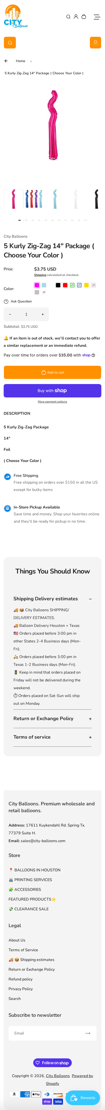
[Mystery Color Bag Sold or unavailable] (44, 292)
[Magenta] (37, 285)
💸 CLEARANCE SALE (29, 909)
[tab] (19, 220)
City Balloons (58, 1076)
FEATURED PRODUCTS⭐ (32, 899)
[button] (13, 199)
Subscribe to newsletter (35, 1015)
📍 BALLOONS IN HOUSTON (35, 870)
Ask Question (21, 301)
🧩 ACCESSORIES (25, 889)
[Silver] (37, 292)
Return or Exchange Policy (32, 969)
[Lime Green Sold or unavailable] (72, 285)
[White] (51, 285)
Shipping (40, 275)
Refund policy (20, 979)
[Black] (58, 285)
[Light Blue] (44, 285)
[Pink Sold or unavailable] (93, 285)
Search (15, 998)
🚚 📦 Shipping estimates (31, 959)
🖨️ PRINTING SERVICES (30, 880)
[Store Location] (95, 43)
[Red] (65, 285)
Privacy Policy (21, 989)
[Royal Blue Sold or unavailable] (79, 285)
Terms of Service (23, 950)
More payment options (52, 402)
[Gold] (86, 285)
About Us (17, 940)
